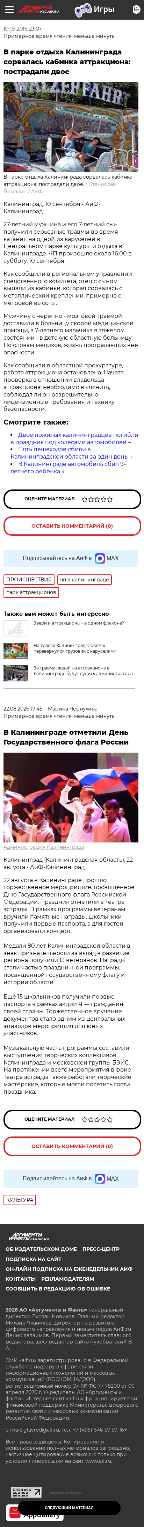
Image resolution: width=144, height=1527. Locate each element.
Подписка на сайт (34, 1259)
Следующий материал (69, 1508)
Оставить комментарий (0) (72, 526)
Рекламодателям (67, 1279)
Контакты (21, 1279)
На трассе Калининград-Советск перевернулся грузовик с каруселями (75, 648)
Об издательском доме (41, 1249)
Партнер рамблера (65, 1493)
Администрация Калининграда (43, 847)
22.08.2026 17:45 (22, 709)
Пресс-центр (101, 1249)
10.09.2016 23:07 (22, 29)
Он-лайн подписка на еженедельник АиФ (69, 1269)
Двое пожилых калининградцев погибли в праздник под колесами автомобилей (74, 439)
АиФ (37, 191)
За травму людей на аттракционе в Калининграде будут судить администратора (83, 670)
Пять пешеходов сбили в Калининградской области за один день (69, 453)
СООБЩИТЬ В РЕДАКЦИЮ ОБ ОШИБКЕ (58, 1289)
